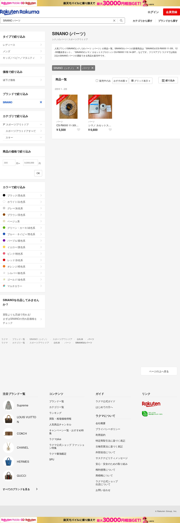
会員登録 (171, 12)
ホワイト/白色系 (16, 201)
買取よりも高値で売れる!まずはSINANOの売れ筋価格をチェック (20, 319)
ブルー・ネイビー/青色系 (21, 234)
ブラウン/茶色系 (16, 214)
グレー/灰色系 (15, 208)
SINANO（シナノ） (64, 68)
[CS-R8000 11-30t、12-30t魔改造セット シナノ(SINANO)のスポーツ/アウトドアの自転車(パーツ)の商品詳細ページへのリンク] (68, 107)
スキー (9, 137)
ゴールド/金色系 (16, 279)
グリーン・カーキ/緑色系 (21, 227)
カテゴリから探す (142, 20)
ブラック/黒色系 (16, 195)
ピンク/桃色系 (15, 253)
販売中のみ (105, 80)
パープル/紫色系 (16, 240)
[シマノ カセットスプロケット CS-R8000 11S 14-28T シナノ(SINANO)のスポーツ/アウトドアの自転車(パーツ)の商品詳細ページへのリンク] (100, 107)
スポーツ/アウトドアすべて (21, 131)
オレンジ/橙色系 (16, 266)
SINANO (7, 102)
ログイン (153, 12)
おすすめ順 (120, 80)
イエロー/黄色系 (16, 247)
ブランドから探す (168, 20)
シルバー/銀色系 (16, 273)
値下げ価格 (9, 80)
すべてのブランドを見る (16, 489)
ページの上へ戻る (159, 371)
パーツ (86, 68)
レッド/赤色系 (15, 260)
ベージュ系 (13, 221)
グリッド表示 (141, 80)
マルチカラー (14, 286)
